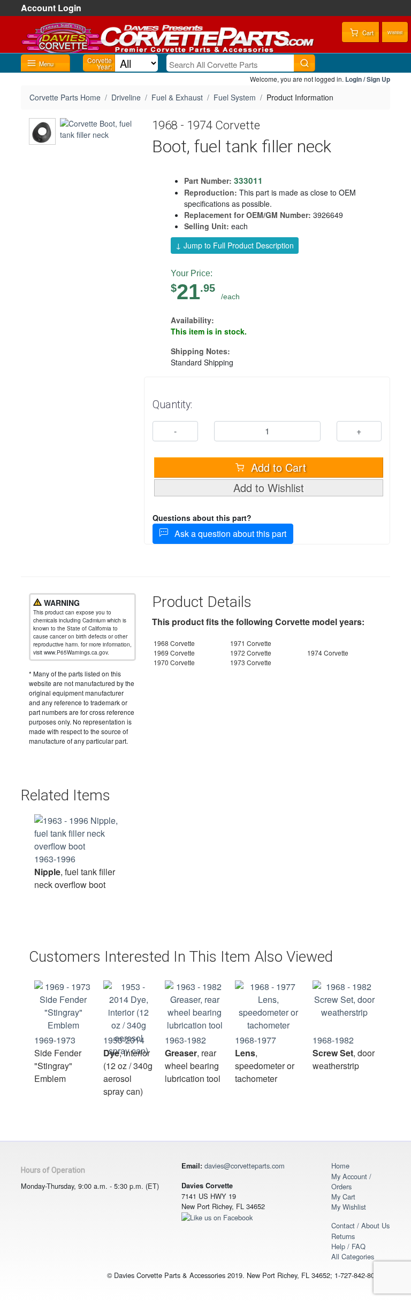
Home (340, 1165)
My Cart (343, 1196)
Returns (343, 1236)
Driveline (126, 97)
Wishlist (394, 32)
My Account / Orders (351, 1181)
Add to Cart (277, 467)
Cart (367, 32)
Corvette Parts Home (65, 97)
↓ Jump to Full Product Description (235, 245)
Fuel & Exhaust (177, 97)
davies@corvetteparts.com (244, 1165)
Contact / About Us (360, 1225)
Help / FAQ (348, 1246)
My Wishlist (348, 1207)
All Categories (352, 1256)
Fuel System (235, 97)
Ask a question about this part (227, 533)
